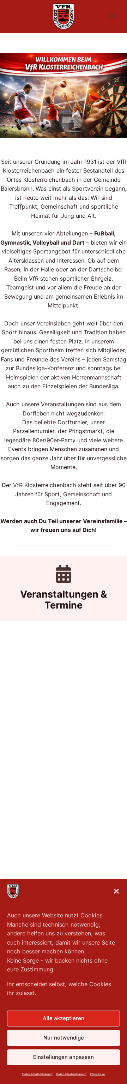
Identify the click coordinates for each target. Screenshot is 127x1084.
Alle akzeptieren (63, 1018)
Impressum (97, 1074)
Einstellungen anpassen (63, 1057)
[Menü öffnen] (112, 16)
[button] (116, 891)
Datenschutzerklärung (37, 1074)
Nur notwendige (63, 1037)
